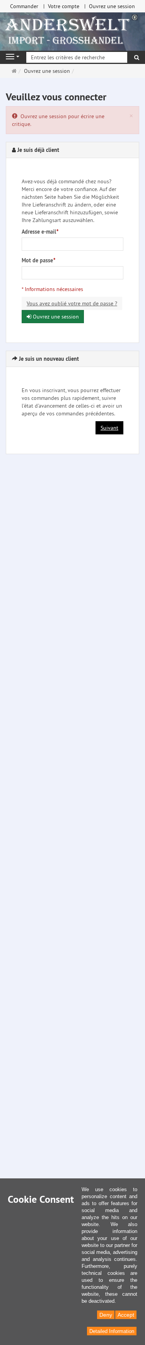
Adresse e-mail (40, 231)
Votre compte (63, 6)
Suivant (109, 427)
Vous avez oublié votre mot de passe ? (72, 303)
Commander (24, 6)
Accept (126, 1315)
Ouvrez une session (112, 6)
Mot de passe (38, 260)
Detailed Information (111, 1331)
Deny (105, 1315)
